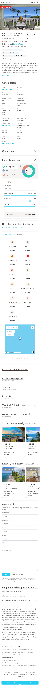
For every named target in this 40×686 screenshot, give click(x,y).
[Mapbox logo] (9, 352)
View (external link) (8, 143)
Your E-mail (5, 528)
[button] (12, 327)
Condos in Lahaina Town (8, 665)
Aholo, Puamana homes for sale (23, 649)
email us (20, 676)
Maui (3, 228)
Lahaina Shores (7, 89)
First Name (5, 513)
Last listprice (7, 186)
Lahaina (10, 228)
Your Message (6, 550)
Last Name (5, 520)
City (3, 543)
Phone (4, 535)
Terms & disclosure (9, 674)
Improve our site (19, 674)
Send (6, 574)
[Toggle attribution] (33, 352)
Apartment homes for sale (9, 652)
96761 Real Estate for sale (9, 660)
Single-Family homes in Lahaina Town (26, 665)
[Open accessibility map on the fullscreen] (32, 327)
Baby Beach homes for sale (25, 652)
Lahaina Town (18, 44)
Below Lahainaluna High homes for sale (12, 655)
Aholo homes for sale (8, 649)
